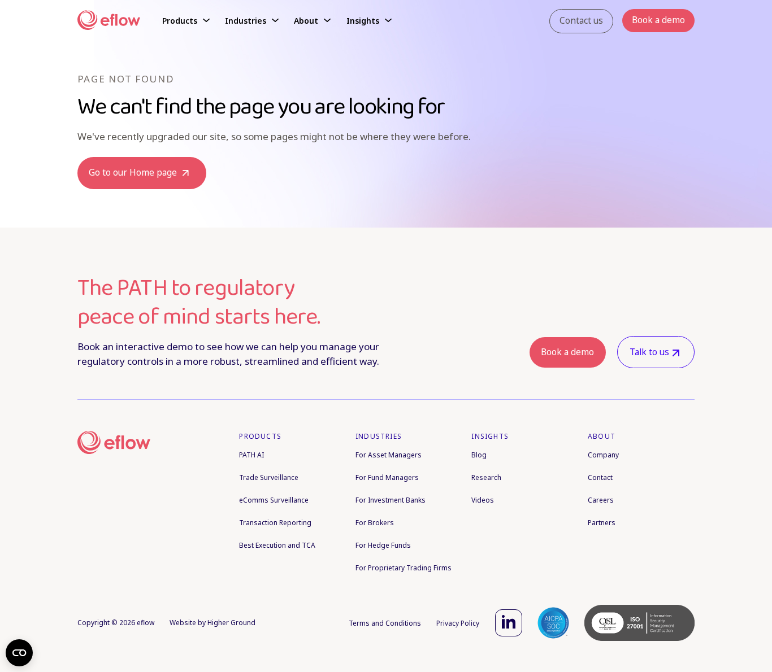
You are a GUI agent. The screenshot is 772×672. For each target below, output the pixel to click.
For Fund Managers (387, 477)
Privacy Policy (457, 623)
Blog (479, 455)
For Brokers (374, 522)
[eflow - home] (113, 444)
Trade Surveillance (268, 477)
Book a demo (567, 352)
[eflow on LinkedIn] (508, 622)
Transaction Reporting (275, 522)
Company (603, 455)
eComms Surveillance (274, 500)
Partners (601, 522)
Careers (601, 500)
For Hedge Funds (383, 545)
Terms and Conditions (385, 623)
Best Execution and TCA (277, 545)
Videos (482, 500)
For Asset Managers (388, 455)
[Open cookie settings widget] (19, 652)
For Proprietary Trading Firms (403, 568)
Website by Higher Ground (212, 622)
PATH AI (251, 455)
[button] (185, 21)
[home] (108, 21)
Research (486, 477)
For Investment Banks (390, 500)
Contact (600, 477)
